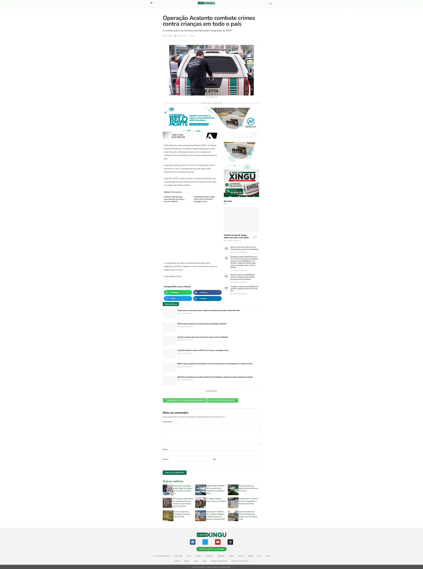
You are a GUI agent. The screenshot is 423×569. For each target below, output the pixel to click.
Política (177, 561)
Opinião (250, 556)
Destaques (209, 556)
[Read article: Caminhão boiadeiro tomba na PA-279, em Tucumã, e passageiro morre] (169, 354)
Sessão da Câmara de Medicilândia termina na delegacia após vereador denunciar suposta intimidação (242, 277)
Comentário (168, 421)
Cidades (198, 556)
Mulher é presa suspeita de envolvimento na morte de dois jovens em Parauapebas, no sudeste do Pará (215, 364)
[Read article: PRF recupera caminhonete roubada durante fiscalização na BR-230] (169, 327)
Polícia (267, 556)
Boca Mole (179, 556)
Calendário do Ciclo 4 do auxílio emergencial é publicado (186, 400)
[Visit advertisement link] (190, 233)
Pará (259, 556)
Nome (166, 449)
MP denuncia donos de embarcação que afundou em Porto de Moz (248, 488)
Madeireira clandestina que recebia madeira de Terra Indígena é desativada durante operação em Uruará (215, 377)
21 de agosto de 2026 (186, 366)
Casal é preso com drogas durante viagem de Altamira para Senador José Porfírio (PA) (209, 310)
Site (214, 459)
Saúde (196, 561)
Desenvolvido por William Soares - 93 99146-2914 (211, 567)
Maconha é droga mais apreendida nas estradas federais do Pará (181, 514)
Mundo (241, 556)
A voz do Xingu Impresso (162, 556)
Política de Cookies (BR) (239, 561)
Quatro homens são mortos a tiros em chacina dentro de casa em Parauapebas (244, 248)
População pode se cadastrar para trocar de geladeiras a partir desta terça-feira (248, 501)
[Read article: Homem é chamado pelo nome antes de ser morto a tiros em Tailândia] (169, 341)
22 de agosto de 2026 (186, 313)
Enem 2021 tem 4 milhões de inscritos (221, 400)
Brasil (189, 556)
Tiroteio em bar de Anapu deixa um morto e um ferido (236, 236)
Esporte (231, 556)
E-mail (166, 459)
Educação (221, 556)
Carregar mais (211, 391)
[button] (151, 2)
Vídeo (204, 561)
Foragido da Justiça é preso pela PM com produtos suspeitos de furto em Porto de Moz (244, 288)
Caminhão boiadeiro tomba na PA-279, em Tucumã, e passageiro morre (204, 199)
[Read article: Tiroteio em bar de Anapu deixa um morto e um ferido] (241, 219)
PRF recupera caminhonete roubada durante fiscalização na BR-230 (202, 324)
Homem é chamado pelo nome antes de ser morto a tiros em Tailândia (174, 199)
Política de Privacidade (219, 561)
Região (186, 561)
